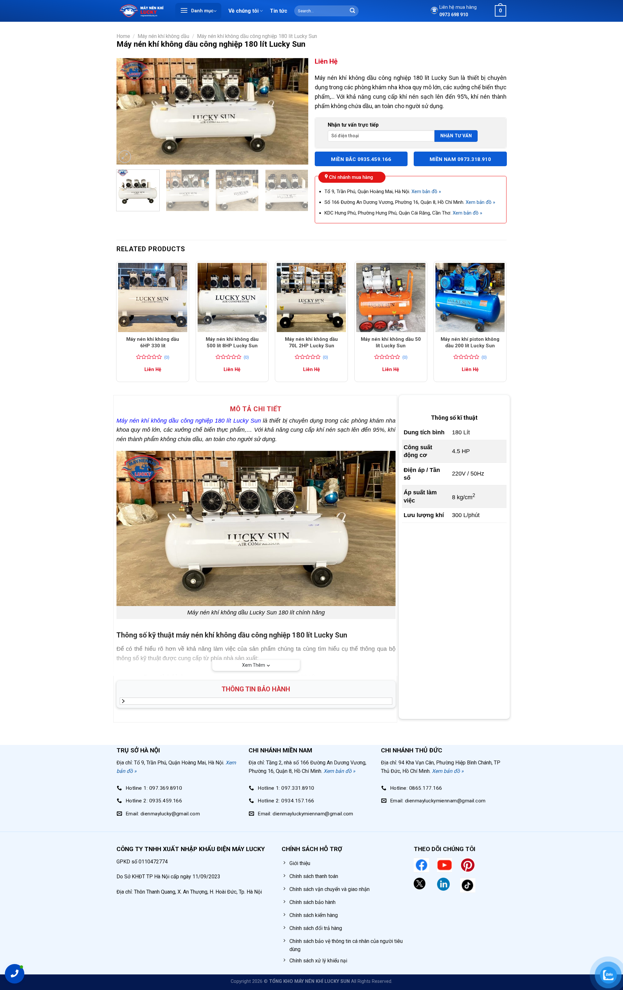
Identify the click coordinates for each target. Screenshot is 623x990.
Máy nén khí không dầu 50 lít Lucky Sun (391, 342)
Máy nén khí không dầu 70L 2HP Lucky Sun (311, 342)
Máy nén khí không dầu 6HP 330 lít (152, 342)
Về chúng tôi (243, 11)
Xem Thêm (253, 665)
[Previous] (128, 111)
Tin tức (278, 11)
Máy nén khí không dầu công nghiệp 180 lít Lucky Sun (257, 36)
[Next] (296, 111)
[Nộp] (352, 11)
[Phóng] (124, 156)
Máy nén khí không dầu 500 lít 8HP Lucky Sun (232, 342)
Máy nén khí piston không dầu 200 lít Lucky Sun (470, 342)
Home (123, 36)
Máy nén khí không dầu (163, 36)
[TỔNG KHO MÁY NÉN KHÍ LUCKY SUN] (141, 11)
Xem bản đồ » (426, 191)
